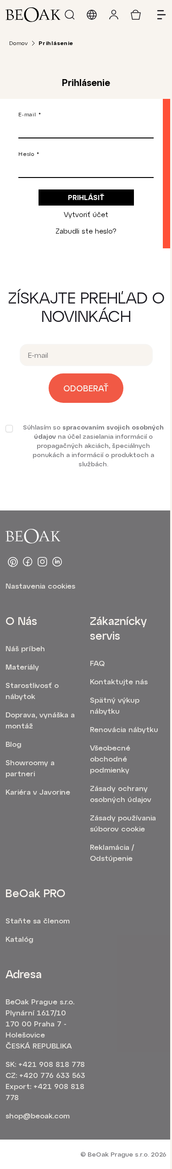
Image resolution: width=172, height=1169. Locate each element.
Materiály (22, 666)
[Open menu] (158, 15)
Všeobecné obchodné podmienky (110, 758)
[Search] (70, 15)
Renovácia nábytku (124, 729)
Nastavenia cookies (40, 585)
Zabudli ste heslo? (86, 231)
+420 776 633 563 (52, 1075)
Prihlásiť (86, 197)
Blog (14, 743)
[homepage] (33, 14)
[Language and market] (92, 15)
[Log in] (114, 15)
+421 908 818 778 (51, 1064)
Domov (18, 43)
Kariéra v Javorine (38, 791)
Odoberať (86, 388)
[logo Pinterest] (13, 562)
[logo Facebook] (27, 562)
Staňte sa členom (38, 920)
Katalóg (19, 938)
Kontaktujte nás (119, 681)
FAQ (97, 663)
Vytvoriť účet (86, 214)
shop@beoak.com (38, 1115)
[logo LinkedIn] (57, 562)
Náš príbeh (25, 648)
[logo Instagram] (42, 562)
